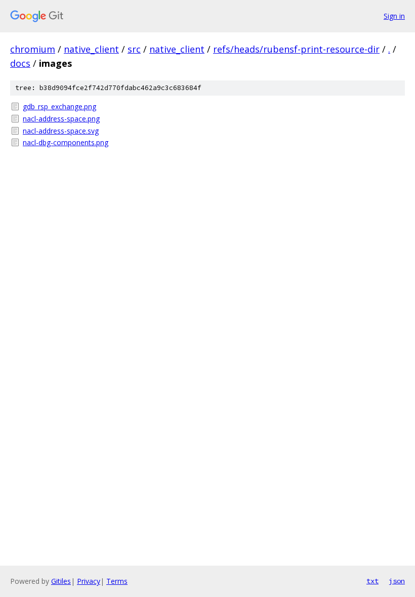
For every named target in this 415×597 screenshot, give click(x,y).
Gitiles (61, 581)
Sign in (394, 16)
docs (20, 63)
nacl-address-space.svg (61, 131)
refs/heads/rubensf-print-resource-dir (296, 49)
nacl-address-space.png (61, 118)
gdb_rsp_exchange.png (59, 106)
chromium (32, 49)
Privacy (88, 581)
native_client (91, 49)
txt (372, 580)
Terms (117, 581)
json (397, 580)
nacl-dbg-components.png (65, 142)
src (134, 49)
